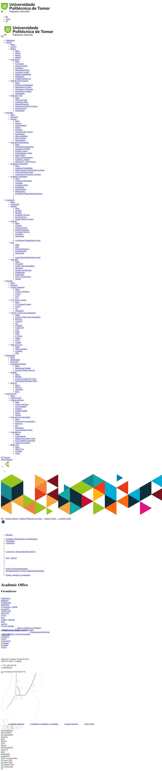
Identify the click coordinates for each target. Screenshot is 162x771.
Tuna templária (20, 406)
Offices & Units (16, 96)
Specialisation (20, 140)
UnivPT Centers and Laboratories (23, 313)
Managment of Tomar (23, 87)
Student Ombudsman (23, 74)
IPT (2, 36)
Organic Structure (71, 724)
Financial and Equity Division (26, 106)
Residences (19, 428)
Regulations (19, 187)
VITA (17, 340)
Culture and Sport (17, 400)
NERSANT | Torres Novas (25, 162)
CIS (16, 323)
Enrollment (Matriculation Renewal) (28, 194)
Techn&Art (19, 311)
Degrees (13, 119)
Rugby (17, 413)
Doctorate (19, 130)
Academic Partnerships (19, 164)
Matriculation (20, 191)
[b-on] (3, 647)
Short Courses (20, 138)
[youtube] (12, 728)
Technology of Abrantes (24, 89)
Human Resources (22, 104)
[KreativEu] (6, 641)
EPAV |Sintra (20, 155)
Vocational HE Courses (24, 132)
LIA (16, 298)
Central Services (21, 228)
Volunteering (20, 272)
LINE (17, 334)
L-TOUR (18, 336)
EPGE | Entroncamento (24, 157)
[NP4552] (5, 637)
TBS (17, 353)
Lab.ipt (18, 294)
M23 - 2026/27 (11, 558)
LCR (17, 330)
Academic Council (22, 72)
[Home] (26, 13)
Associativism (15, 432)
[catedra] (4, 645)
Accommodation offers (23, 430)
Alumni (18, 279)
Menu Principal (6, 459)
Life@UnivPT (11, 394)
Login (8, 19)
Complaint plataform (16, 724)
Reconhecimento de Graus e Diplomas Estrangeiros (25, 571)
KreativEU (14, 362)
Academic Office (21, 102)
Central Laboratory (17, 287)
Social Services (21, 108)
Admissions (10, 40)
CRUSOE (19, 389)
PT (7, 21)
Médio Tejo (14, 445)
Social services (20, 189)
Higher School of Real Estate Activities (29, 170)
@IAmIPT (14, 260)
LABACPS (19, 328)
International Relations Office (26, 381)
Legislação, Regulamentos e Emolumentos (21, 539)
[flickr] (21, 728)
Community (10, 200)
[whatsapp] (25, 728)
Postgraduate (20, 134)
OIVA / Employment (23, 277)
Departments (20, 94)
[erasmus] (5, 643)
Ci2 (16, 309)
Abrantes (18, 451)
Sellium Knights (21, 411)
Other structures (16, 345)
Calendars (19, 183)
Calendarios (10, 543)
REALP (13, 383)
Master (17, 128)
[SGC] (4, 639)
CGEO (18, 306)
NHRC (18, 338)
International (10, 355)
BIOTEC (18, 319)
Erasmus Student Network (25, 370)
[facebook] (3, 728)
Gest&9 (18, 343)
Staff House (19, 236)
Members (9, 535)
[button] (2, 769)
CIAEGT (18, 321)
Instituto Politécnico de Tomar (31, 519)
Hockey (18, 415)
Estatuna (18, 409)
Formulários (10, 541)
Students (13, 206)
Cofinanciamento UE (23, 79)
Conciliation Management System (27, 240)
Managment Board (22, 70)
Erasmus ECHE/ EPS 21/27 (25, 379)
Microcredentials (21, 136)
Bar (16, 426)
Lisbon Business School (24, 172)
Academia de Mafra (22, 149)
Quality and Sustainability (25, 266)
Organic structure (11, 519)
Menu (12, 45)
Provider (18, 213)
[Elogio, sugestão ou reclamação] (7, 626)
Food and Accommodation (20, 417)
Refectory (19, 424)
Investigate (19, 234)
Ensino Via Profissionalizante (17, 569)
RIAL (17, 392)
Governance (15, 59)
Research (9, 281)
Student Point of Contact (24, 219)
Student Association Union (25, 438)
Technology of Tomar (23, 91)
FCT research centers (18, 300)
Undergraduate (20, 125)
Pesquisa (7, 457)
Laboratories (20, 111)
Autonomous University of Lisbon (28, 174)
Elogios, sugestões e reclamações (18, 575)
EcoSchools (19, 274)
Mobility (13, 372)
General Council (21, 66)
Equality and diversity (23, 270)
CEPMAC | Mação (22, 160)
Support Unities (50, 519)
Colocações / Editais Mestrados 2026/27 (21, 552)
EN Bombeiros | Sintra (23, 153)
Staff (12, 243)
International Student (18, 364)
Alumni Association (22, 443)
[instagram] (7, 728)
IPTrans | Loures (21, 151)
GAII (17, 296)
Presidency (19, 68)
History (13, 49)
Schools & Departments (19, 81)
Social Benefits (20, 251)
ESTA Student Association (25, 441)
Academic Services (22, 215)
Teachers (13, 221)
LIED (17, 332)
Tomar (17, 453)
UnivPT (9, 42)
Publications (19, 76)
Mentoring (19, 268)
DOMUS (18, 326)
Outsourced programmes (19, 142)
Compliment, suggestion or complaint (44, 724)
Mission (18, 57)
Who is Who (89, 724)
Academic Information (18, 177)
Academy (18, 351)
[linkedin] (16, 728)
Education (9, 113)
